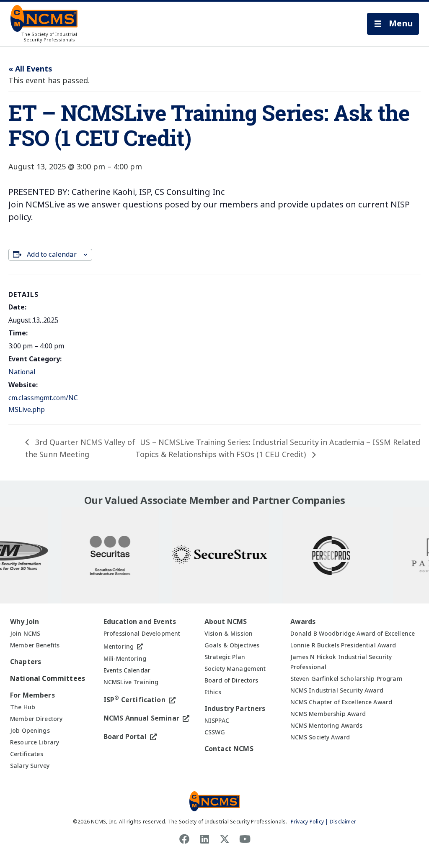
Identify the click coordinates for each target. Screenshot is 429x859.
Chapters (25, 662)
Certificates (26, 754)
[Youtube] (245, 839)
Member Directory (36, 719)
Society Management (235, 669)
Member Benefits (34, 645)
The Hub (22, 707)
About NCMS (225, 621)
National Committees (47, 678)
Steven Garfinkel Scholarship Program (346, 679)
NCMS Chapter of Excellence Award (341, 702)
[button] (393, 24)
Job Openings (30, 730)
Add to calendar (51, 254)
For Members (32, 695)
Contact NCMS (228, 749)
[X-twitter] (224, 839)
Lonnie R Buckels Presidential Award (343, 645)
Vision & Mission (228, 633)
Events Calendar (126, 670)
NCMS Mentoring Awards (326, 725)
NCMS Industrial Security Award (336, 690)
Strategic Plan (224, 657)
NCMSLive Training (130, 682)
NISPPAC (216, 720)
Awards (303, 621)
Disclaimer (343, 822)
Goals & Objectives (232, 645)
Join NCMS (25, 633)
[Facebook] (184, 839)
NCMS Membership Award (328, 714)
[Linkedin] (204, 839)
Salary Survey (29, 766)
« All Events (30, 69)
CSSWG (214, 732)
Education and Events (139, 621)
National (22, 372)
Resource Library (34, 742)
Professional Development (141, 633)
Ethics (212, 692)
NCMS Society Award (320, 737)
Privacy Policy (307, 822)
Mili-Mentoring (124, 658)
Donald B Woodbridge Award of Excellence (352, 633)
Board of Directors (231, 680)
